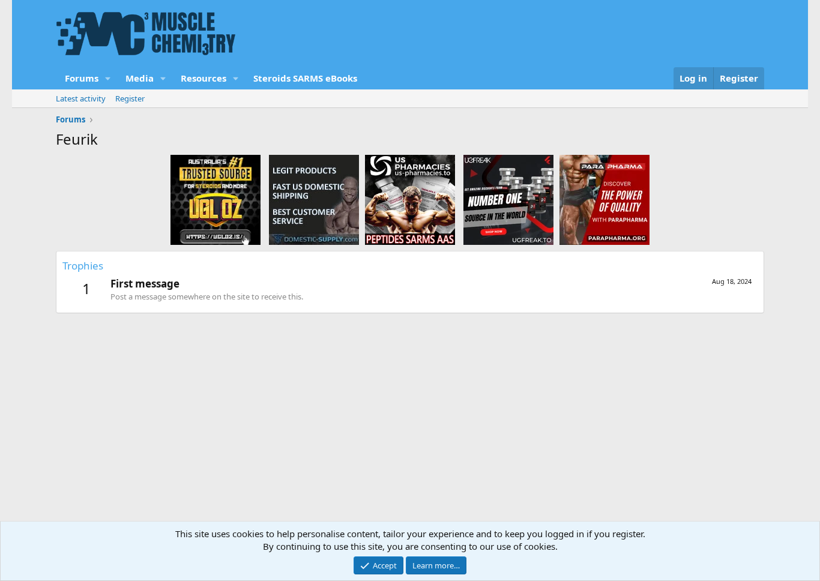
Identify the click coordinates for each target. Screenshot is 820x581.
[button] (108, 78)
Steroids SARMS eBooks (305, 78)
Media (139, 78)
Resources (203, 78)
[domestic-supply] (314, 199)
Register (130, 98)
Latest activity (81, 98)
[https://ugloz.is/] (215, 199)
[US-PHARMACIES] (410, 199)
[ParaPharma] (604, 199)
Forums (81, 78)
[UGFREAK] (508, 199)
